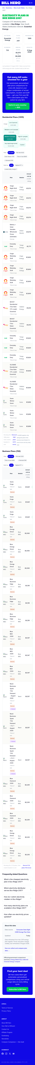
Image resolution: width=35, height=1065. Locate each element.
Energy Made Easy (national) (19, 959)
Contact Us (5, 1029)
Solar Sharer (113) (9, 156)
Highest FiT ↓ (19, 165)
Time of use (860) (22, 156)
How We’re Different (8, 1026)
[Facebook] (3, 1054)
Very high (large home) (11, 145)
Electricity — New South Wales (15, 8)
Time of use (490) (10, 460)
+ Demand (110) (9, 160)
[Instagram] (6, 1054)
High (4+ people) (23, 138)
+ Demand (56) (22, 460)
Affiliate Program (7, 1032)
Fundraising (5, 1036)
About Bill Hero (6, 1023)
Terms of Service (7, 1008)
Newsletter (5, 1039)
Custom (22, 144)
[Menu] (30, 3)
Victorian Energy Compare (12, 961)
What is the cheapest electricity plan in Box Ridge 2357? (17, 880)
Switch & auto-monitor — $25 (17, 106)
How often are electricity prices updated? (17, 915)
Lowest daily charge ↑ (11, 169)
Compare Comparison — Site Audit (13, 1042)
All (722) (10, 456)
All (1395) (11, 152)
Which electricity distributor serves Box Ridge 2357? (17, 889)
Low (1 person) (13, 124)
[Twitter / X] (10, 1054)
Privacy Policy (6, 1011)
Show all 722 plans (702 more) (26, 866)
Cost (11, 165)
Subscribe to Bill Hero (17, 989)
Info (3, 8)
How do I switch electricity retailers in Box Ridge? (17, 898)
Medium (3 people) (10, 138)
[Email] (14, 1054)
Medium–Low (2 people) (11, 131)
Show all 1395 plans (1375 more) (14, 439)
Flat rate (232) (20, 456)
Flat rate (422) (20, 152)
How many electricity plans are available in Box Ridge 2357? (17, 907)
